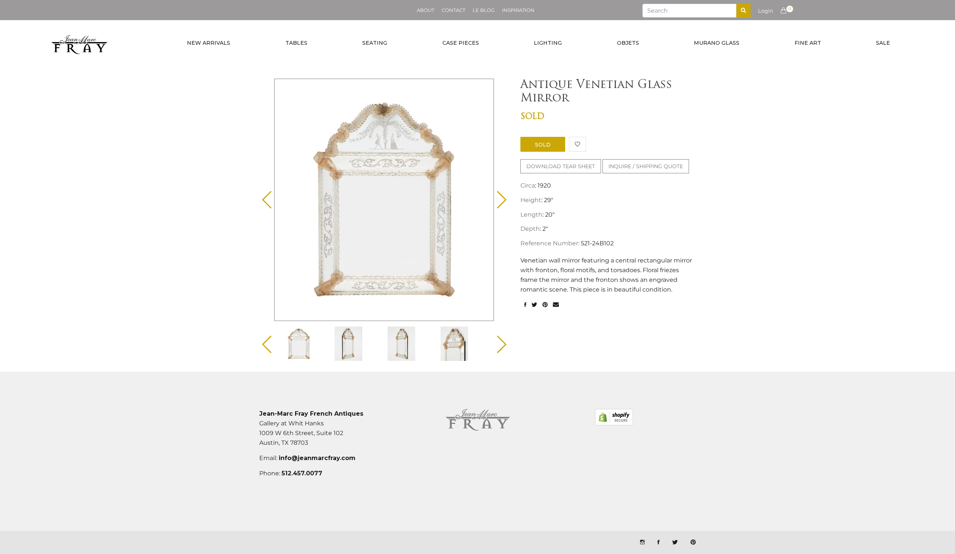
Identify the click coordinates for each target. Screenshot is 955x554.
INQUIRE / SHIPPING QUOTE (645, 166)
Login (765, 10)
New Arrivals (208, 43)
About (425, 10)
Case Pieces (460, 43)
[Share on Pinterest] (545, 305)
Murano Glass (716, 43)
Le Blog (484, 10)
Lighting (548, 43)
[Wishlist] (577, 144)
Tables (296, 43)
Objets (628, 43)
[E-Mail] (556, 305)
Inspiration (518, 10)
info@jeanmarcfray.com (317, 458)
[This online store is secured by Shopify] (614, 417)
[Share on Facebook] (525, 305)
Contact (453, 10)
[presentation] (305, 344)
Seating (374, 43)
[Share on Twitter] (534, 305)
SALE (883, 43)
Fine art (808, 43)
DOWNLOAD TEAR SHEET (560, 166)
